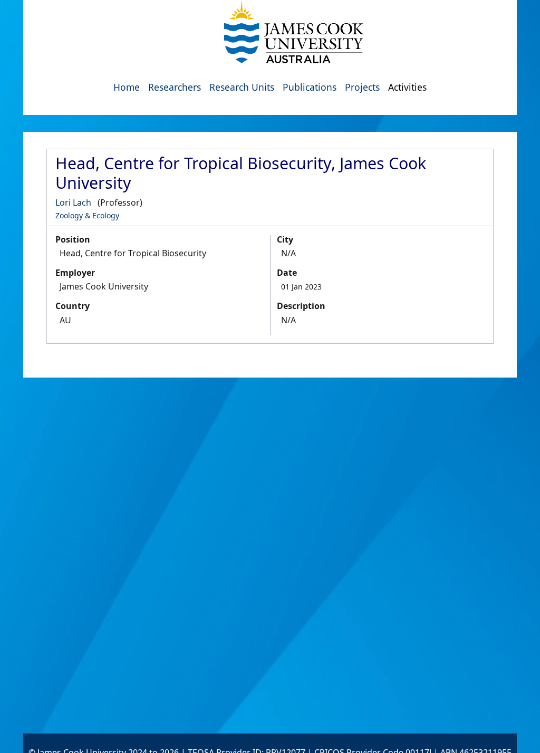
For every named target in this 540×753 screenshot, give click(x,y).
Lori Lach (73, 202)
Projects (362, 87)
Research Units (241, 87)
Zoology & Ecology (87, 215)
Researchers (174, 87)
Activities (407, 87)
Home (126, 87)
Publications (309, 87)
